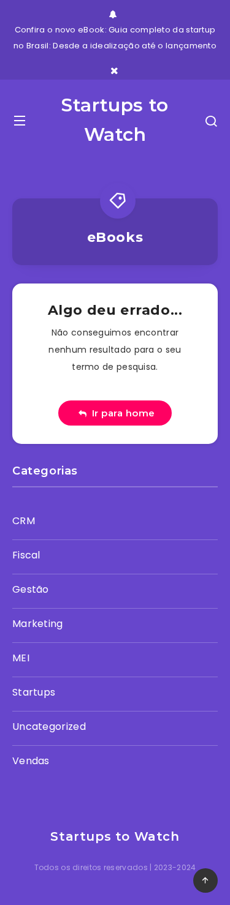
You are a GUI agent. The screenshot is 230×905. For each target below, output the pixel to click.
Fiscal (26, 555)
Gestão (30, 589)
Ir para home (120, 413)
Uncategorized (49, 726)
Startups (33, 692)
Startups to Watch (115, 120)
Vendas (31, 761)
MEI (20, 658)
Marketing (37, 624)
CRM (23, 521)
